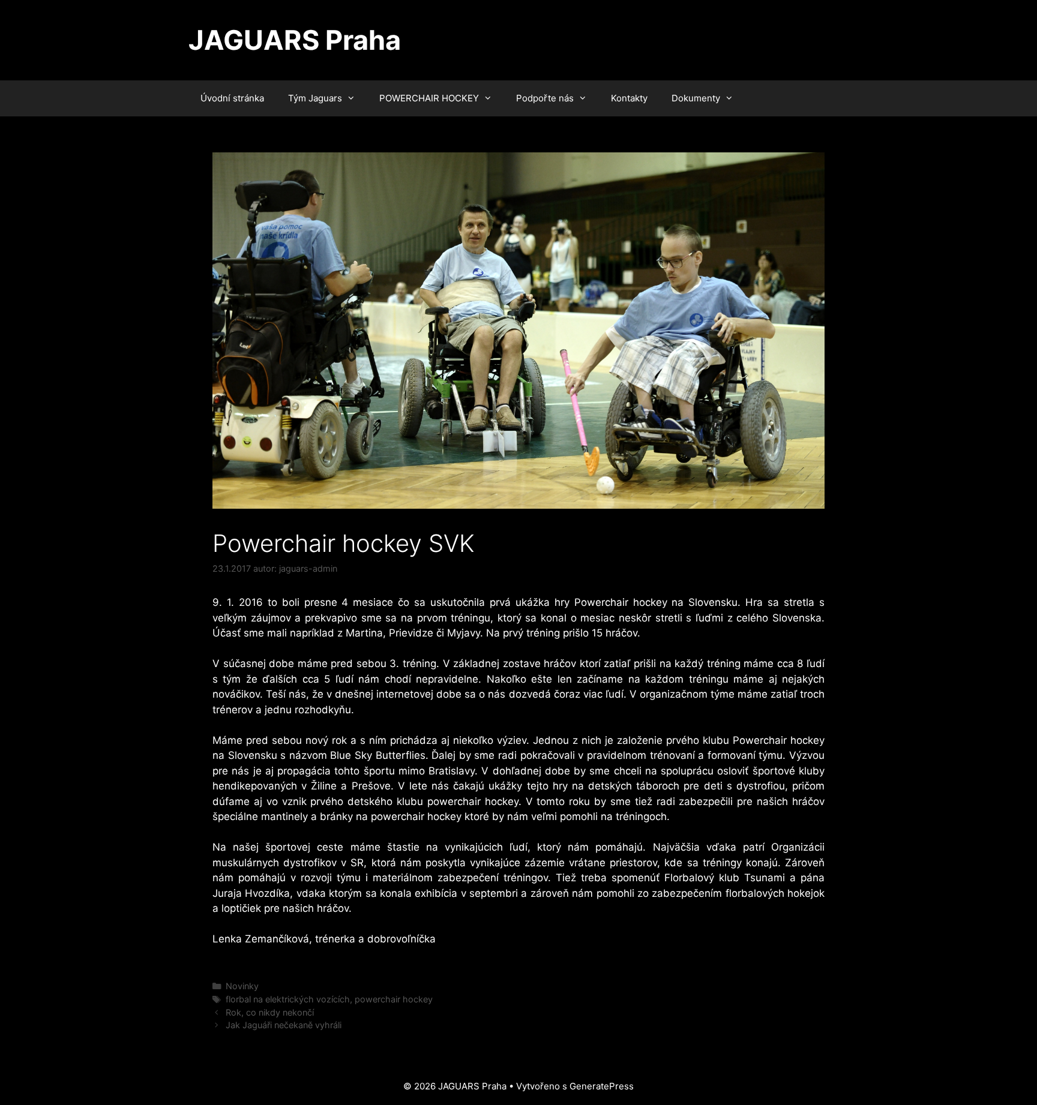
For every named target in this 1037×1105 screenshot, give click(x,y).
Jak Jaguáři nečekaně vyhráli (283, 1025)
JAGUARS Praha (294, 39)
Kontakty (629, 98)
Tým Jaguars (315, 98)
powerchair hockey (394, 999)
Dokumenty (696, 98)
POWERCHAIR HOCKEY (429, 98)
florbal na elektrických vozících (288, 999)
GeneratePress (602, 1086)
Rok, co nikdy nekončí (270, 1012)
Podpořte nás (545, 98)
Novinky (242, 986)
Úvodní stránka (232, 98)
